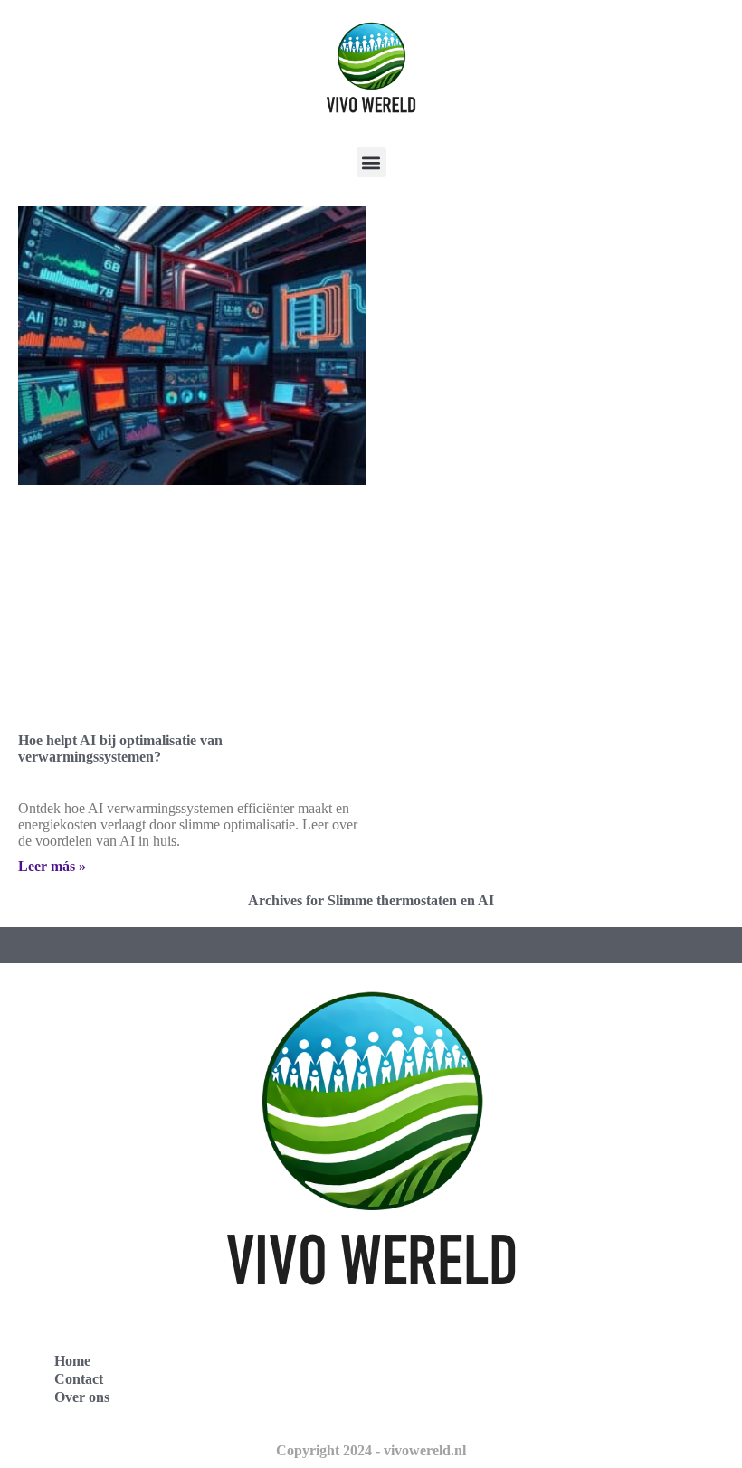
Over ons (81, 1397)
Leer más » (52, 866)
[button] (371, 162)
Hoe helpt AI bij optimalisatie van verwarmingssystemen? (120, 748)
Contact (78, 1379)
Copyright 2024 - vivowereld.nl (371, 1450)
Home (72, 1361)
